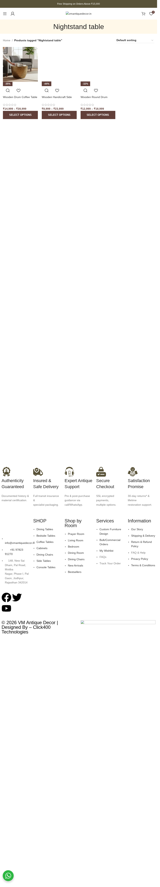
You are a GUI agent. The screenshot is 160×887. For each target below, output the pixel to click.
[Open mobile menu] (5, 14)
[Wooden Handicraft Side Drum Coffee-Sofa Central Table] (59, 64)
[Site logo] (79, 13)
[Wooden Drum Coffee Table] (20, 64)
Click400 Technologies (26, 629)
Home (6, 40)
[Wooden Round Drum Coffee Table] (98, 64)
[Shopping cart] (143, 14)
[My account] (13, 14)
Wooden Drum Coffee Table (20, 97)
